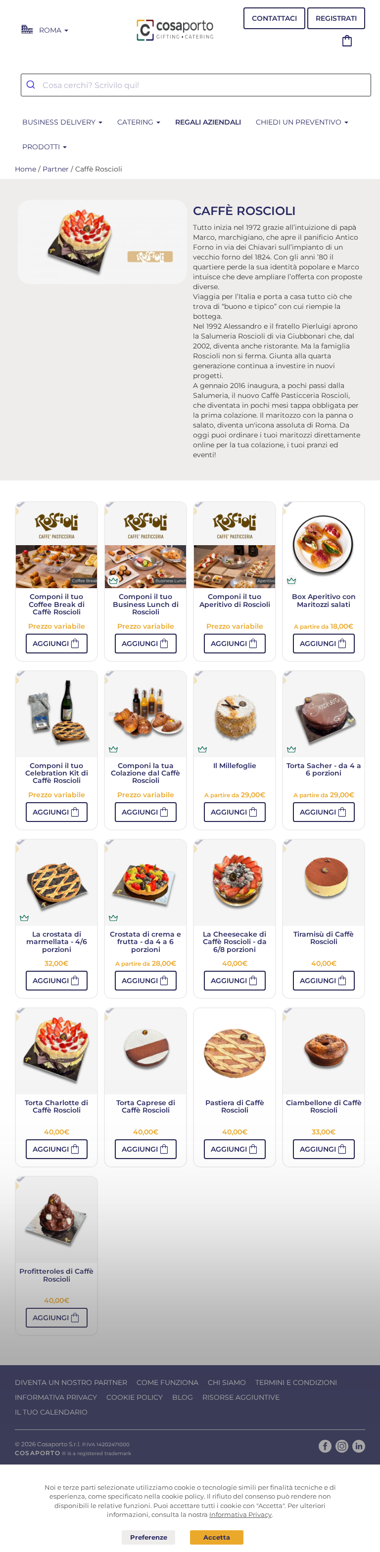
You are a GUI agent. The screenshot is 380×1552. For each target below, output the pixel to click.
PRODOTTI (42, 146)
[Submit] (32, 85)
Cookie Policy (134, 1397)
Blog (182, 1397)
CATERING (136, 122)
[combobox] (196, 85)
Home (25, 169)
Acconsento (216, 1537)
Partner (56, 169)
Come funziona (167, 1382)
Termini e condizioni (296, 1382)
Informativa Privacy (56, 1397)
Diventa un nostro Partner (71, 1382)
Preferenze (148, 1537)
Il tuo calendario (51, 1412)
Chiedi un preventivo (299, 122)
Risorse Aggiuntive (241, 1397)
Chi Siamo (227, 1382)
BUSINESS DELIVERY (59, 122)
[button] (57, 643)
